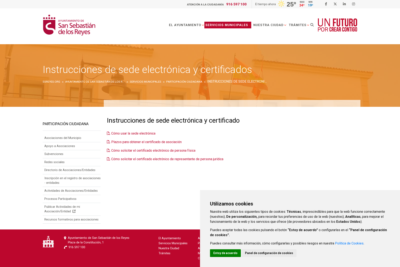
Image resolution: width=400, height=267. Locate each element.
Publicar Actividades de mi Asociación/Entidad (62, 209)
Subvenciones (53, 154)
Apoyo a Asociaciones (59, 146)
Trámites (297, 25)
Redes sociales (54, 162)
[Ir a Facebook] (326, 4)
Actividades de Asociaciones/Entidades (71, 191)
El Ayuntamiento (185, 25)
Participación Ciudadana (66, 124)
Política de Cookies (349, 243)
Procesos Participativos (60, 199)
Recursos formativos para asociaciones (71, 219)
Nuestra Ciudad (268, 25)
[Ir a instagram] (353, 4)
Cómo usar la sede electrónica (133, 133)
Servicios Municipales (226, 25)
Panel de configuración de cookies (269, 253)
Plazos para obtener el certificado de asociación (146, 142)
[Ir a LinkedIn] (344, 4)
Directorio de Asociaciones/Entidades (69, 170)
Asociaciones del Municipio (62, 138)
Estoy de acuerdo (225, 253)
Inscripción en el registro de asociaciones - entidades (72, 180)
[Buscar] (312, 25)
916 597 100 (236, 4)
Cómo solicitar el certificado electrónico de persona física (153, 150)
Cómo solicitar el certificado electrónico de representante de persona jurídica (167, 159)
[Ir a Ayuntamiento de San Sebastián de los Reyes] (69, 25)
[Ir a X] (335, 4)
